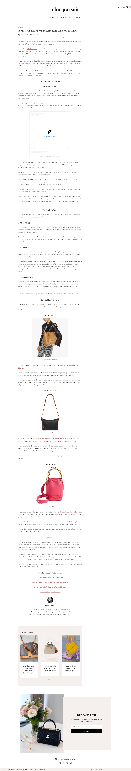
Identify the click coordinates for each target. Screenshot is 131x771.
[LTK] (67, 762)
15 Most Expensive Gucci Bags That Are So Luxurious (50, 668)
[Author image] (19, 35)
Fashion (20, 27)
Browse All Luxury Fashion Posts (50, 592)
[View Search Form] (130, 7)
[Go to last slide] (22, 656)
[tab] (47, 679)
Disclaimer (43, 769)
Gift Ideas (78, 17)
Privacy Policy (33, 769)
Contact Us (11, 769)
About (4, 769)
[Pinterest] (121, 7)
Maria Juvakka (25, 34)
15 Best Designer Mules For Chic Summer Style (70, 668)
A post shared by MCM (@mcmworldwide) (50, 156)
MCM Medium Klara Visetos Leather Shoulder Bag (53, 439)
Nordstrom (54, 359)
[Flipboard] (127, 7)
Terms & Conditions (22, 769)
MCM (49, 359)
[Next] (78, 656)
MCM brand (72, 162)
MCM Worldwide (32, 49)
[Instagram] (118, 7)
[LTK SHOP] (124, 7)
